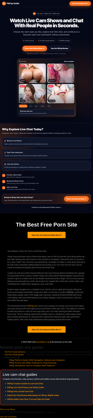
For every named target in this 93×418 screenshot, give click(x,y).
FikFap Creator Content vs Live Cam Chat (25, 384)
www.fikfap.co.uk (43, 342)
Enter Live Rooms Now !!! (35, 48)
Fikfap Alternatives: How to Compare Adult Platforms (32, 365)
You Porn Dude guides (14, 354)
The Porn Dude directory (15, 352)
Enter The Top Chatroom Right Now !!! (46, 235)
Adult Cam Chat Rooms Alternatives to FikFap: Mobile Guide (33, 395)
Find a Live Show (7, 409)
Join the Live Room (8, 416)
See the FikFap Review (59, 48)
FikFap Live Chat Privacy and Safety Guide (25, 387)
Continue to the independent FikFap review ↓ (46, 207)
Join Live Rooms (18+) (80, 3)
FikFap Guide (11, 3)
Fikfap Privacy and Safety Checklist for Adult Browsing (32, 363)
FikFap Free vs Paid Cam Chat (20, 391)
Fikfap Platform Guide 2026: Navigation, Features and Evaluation (37, 360)
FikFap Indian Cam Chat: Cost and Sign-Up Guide (28, 399)
